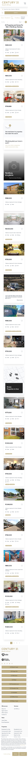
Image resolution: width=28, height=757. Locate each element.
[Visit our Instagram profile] (4, 663)
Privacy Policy (22, 745)
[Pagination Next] (19, 643)
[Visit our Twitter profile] (2, 663)
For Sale (12, 17)
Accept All (23, 754)
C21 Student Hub (14, 688)
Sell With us (16, 708)
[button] (23, 36)
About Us (4, 708)
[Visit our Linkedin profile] (9, 663)
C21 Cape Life (14, 671)
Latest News (4, 720)
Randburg (17, 18)
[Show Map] (26, 22)
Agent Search (5, 710)
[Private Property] (14, 659)
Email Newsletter (5, 722)
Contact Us (4, 714)
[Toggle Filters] (2, 12)
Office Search (5, 712)
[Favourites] (22, 45)
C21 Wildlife (14, 692)
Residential (7, 18)
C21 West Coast (14, 701)
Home (2, 18)
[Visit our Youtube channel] (12, 663)
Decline (15, 754)
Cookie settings (7, 754)
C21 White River (14, 697)
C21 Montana (14, 675)
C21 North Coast (14, 667)
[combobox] (9, 9)
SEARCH (16, 12)
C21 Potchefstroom (14, 684)
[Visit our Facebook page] (7, 663)
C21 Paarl (14, 680)
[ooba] (14, 654)
